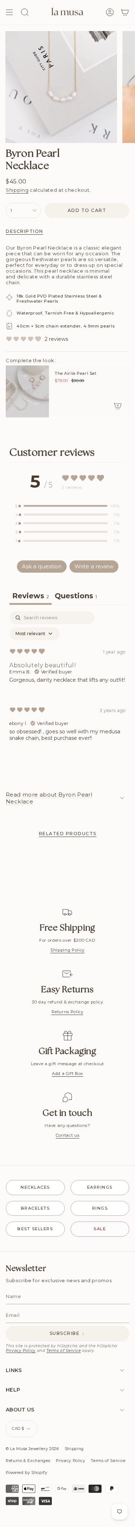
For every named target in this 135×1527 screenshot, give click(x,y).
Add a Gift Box (67, 1073)
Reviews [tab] (30, 595)
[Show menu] (9, 12)
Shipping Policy (67, 950)
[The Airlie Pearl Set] (27, 391)
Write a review (94, 566)
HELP (13, 1390)
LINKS (14, 1370)
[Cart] (124, 12)
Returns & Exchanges (28, 1460)
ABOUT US (20, 1409)
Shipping (17, 190)
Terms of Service (63, 1350)
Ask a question (42, 566)
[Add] (117, 406)
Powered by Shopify (27, 1472)
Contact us (68, 1135)
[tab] (76, 597)
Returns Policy (67, 1011)
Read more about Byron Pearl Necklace (49, 798)
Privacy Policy (21, 1350)
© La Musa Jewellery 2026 (32, 1448)
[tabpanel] (67, 682)
